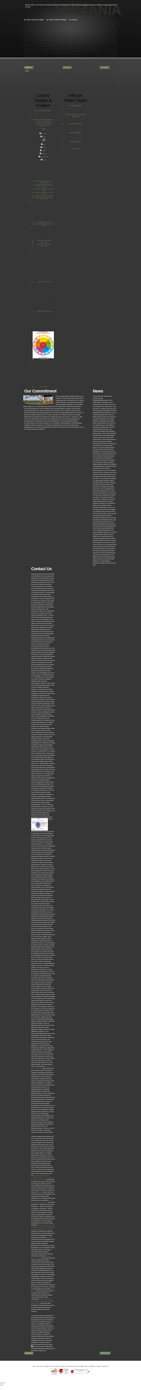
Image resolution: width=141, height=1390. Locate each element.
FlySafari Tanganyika (75, 105)
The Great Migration (75, 142)
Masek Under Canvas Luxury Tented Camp (44, 224)
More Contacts (105, 1353)
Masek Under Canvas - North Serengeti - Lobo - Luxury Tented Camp (44, 186)
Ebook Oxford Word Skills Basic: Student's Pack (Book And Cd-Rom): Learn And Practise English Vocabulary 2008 (43, 1227)
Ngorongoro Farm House (44, 244)
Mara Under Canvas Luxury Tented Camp (44, 193)
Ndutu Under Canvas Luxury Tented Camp (44, 189)
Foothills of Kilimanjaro (75, 123)
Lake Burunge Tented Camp (44, 311)
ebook (40, 1192)
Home (34, 1366)
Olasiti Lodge (44, 359)
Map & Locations (60, 1366)
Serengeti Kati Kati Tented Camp (44, 195)
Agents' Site (105, 1366)
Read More (29, 1353)
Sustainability (92, 1366)
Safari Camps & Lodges (35, 19)
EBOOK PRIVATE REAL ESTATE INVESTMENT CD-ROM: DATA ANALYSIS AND (42, 1301)
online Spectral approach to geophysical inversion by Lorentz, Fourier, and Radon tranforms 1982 (43, 1177)
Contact (74, 19)
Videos (86, 1366)
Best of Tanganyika (75, 132)
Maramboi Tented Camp (44, 281)
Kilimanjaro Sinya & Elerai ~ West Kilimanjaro (75, 115)
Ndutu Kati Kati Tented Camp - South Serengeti (44, 181)
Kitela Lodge (44, 242)
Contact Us (99, 1366)
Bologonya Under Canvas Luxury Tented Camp (44, 198)
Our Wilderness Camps (49, 1366)
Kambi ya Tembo (44, 386)
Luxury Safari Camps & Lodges (42, 110)
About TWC (39, 1366)
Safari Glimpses (75, 149)
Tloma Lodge (44, 246)
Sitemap (2, 1383)
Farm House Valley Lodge (44, 240)
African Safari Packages (57, 19)
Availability (80, 1366)
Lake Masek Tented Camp (44, 222)
